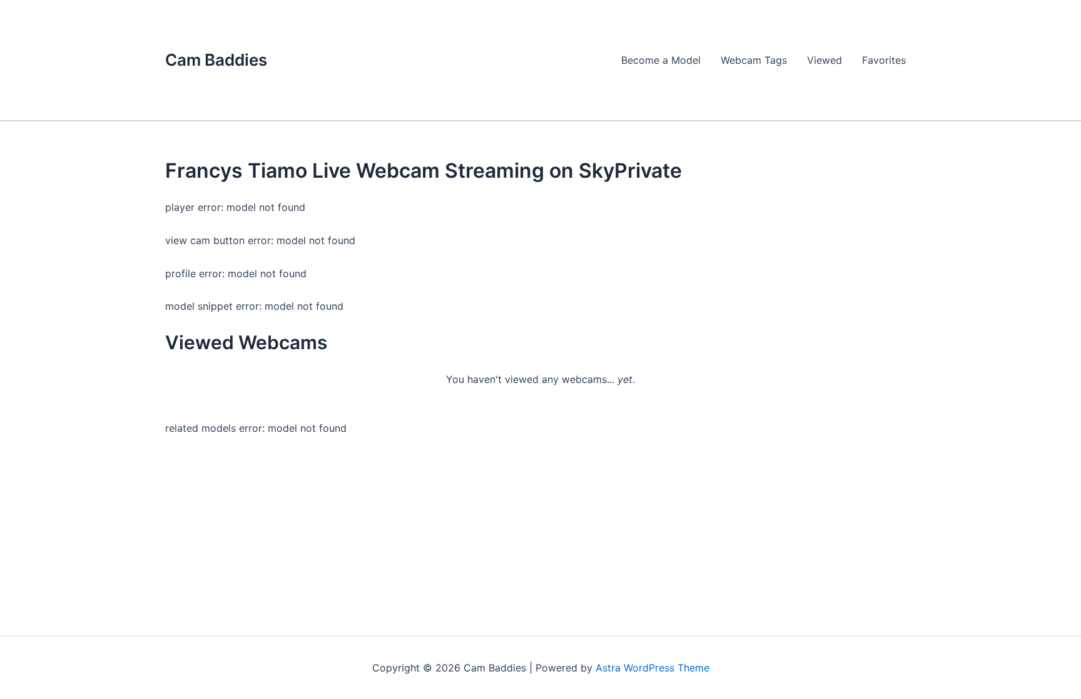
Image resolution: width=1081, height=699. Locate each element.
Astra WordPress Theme (652, 667)
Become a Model (661, 60)
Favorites (884, 60)
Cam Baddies (216, 59)
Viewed (824, 60)
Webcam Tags (754, 60)
